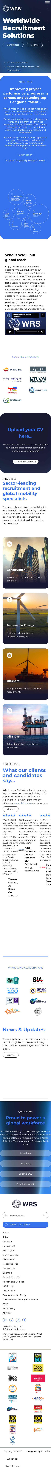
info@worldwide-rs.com (14, 1329)
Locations (25, 1153)
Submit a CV (25, 1173)
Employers (8, 1250)
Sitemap (7, 1273)
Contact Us (9, 1268)
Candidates (13, 45)
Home (6, 1232)
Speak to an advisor (20, 1224)
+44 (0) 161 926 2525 (12, 1326)
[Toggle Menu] (47, 2)
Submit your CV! (27, 461)
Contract (7, 1241)
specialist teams (23, 803)
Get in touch (25, 154)
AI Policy (7, 1313)
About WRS (9, 1259)
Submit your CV (17, 1215)
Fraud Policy (9, 1291)
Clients (34, 45)
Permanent (9, 1246)
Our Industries (10, 1255)
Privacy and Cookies (13, 1282)
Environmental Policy (14, 1295)
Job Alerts (25, 1163)
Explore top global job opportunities (25, 160)
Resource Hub (10, 1264)
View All (11, 809)
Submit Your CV (11, 1277)
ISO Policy (8, 1286)
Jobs (5, 1237)
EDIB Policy (9, 1308)
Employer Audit (25, 1184)
